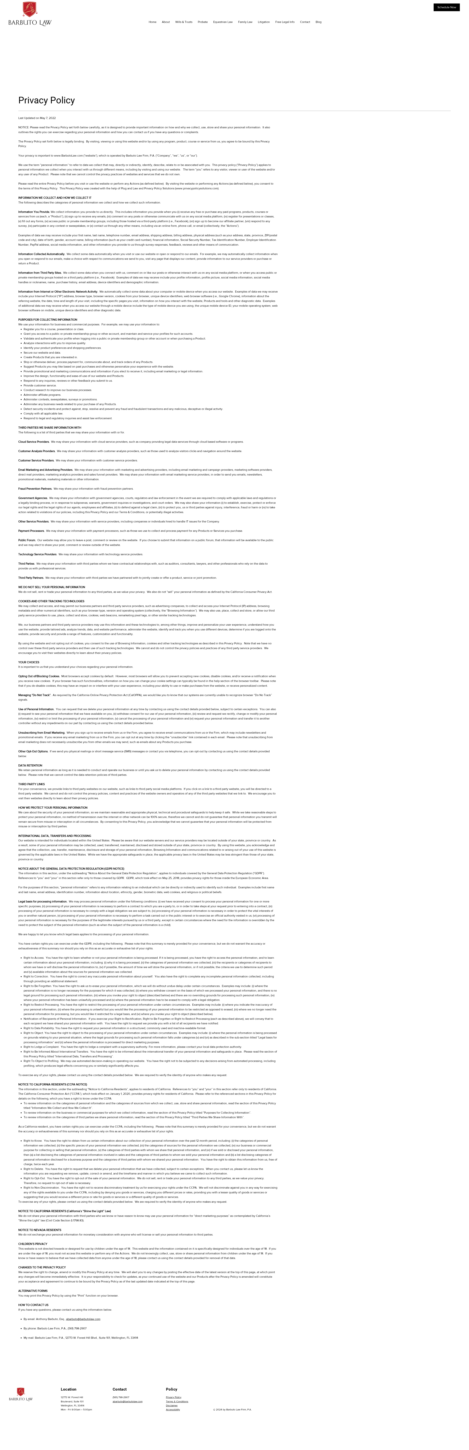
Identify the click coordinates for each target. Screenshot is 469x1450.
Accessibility (173, 1409)
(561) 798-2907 (121, 1397)
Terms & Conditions (177, 1401)
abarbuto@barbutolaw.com (83, 1319)
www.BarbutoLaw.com (68, 155)
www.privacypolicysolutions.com (197, 188)
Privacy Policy (173, 1397)
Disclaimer (172, 1405)
